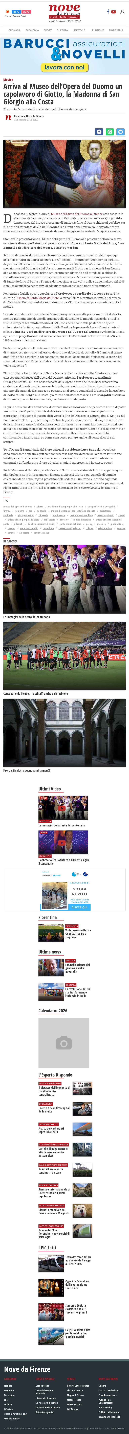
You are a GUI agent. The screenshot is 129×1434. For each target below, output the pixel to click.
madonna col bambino (81, 515)
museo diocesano (82, 519)
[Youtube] (113, 11)
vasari (121, 515)
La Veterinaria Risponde (48, 1407)
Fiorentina (116, 30)
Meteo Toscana (74, 1404)
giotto (40, 506)
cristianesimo (105, 528)
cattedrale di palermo (70, 528)
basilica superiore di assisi (41, 524)
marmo (11, 528)
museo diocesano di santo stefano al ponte (73, 510)
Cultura (62, 30)
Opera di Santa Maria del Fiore (38, 298)
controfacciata (41, 532)
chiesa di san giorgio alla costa (23, 519)
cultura (89, 528)
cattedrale (48, 528)
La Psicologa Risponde (47, 1402)
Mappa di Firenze (75, 1395)
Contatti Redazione (108, 1390)
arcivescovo (105, 510)
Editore (102, 1385)
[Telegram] (120, 131)
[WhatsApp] (110, 131)
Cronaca (14, 30)
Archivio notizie (11, 1418)
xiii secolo (43, 515)
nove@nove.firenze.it (109, 1416)
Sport (48, 30)
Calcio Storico (42, 1385)
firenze (6, 510)
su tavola (41, 510)
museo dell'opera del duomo (17, 506)
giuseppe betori (26, 515)
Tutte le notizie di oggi (15, 1413)
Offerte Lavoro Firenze (78, 1385)
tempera (19, 510)
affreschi (18, 524)
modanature (117, 524)
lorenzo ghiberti (105, 515)
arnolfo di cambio (29, 528)
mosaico (101, 524)
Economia (32, 30)
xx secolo (64, 519)
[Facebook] (108, 11)
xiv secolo (24, 532)
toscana (121, 528)
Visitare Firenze (75, 1390)
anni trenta (59, 515)
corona (11, 532)
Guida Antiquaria (44, 1412)
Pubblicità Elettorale (109, 1412)
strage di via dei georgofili (101, 506)
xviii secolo (49, 519)
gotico (89, 524)
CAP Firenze (72, 1409)
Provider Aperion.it (108, 1395)
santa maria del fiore (70, 524)
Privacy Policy (105, 1407)
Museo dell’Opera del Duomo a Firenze (77, 214)
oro (30, 510)
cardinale (8, 515)
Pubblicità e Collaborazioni (106, 1401)
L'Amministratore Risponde (44, 1392)
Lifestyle (79, 30)
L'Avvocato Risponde (46, 1398)
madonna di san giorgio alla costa (65, 506)
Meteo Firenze (74, 1399)
